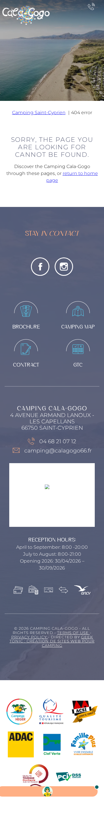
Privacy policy (29, 637)
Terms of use (73, 633)
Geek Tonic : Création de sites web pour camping (52, 641)
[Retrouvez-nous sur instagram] (64, 267)
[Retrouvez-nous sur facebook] (40, 267)
